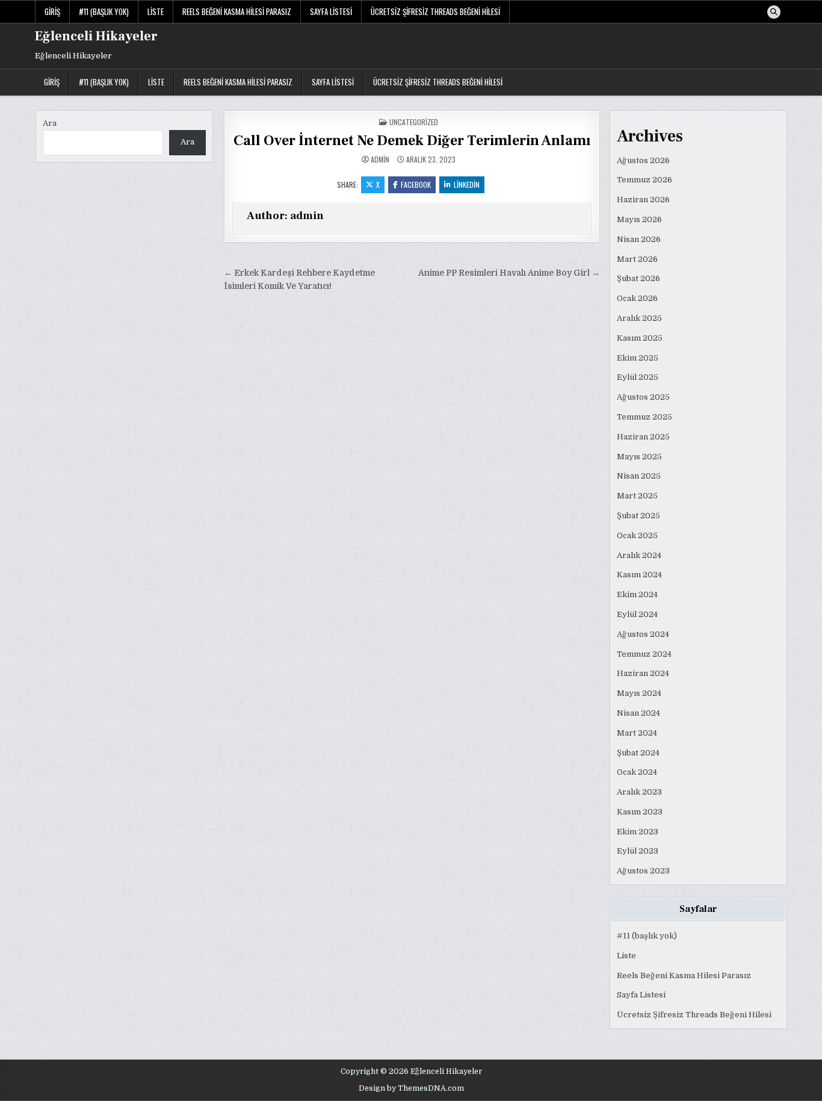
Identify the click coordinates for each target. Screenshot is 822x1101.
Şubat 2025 (638, 515)
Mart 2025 (637, 495)
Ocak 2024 (637, 772)
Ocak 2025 (637, 535)
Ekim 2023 (637, 831)
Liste (155, 11)
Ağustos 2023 (643, 870)
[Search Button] (773, 12)
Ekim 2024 (637, 594)
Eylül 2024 (637, 614)
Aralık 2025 (639, 318)
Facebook (416, 184)
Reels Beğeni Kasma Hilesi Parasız (236, 11)
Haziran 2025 (643, 436)
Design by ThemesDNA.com (411, 1088)
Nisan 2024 (638, 713)
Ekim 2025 (637, 357)
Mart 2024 (637, 732)
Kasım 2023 (640, 811)
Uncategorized (413, 122)
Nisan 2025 (639, 475)
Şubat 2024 (638, 752)
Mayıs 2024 (639, 693)
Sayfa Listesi (331, 11)
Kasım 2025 (640, 338)
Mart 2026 (637, 259)
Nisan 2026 (639, 239)
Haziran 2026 (643, 199)
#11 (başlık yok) (104, 11)
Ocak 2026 (637, 298)
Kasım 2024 (639, 574)
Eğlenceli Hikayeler (96, 36)
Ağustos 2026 (643, 160)
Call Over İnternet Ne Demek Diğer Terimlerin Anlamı (411, 140)
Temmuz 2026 (644, 179)
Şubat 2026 (638, 278)
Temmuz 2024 (644, 654)
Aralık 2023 (639, 791)
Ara (50, 123)
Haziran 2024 (643, 673)
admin (380, 159)
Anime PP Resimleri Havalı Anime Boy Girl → (509, 273)
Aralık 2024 (639, 555)
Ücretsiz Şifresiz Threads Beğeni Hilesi (435, 11)
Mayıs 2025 (639, 456)
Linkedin (467, 184)
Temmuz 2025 (644, 416)
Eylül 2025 (637, 377)
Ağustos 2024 (643, 634)
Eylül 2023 (637, 850)
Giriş (52, 11)
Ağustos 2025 (643, 397)
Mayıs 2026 (639, 219)
